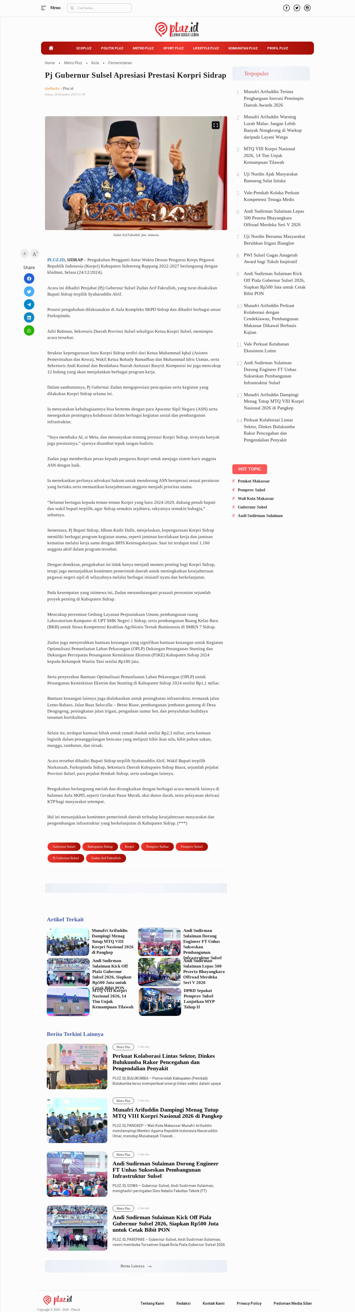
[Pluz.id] (178, 26)
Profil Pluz (277, 48)
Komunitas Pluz (243, 48)
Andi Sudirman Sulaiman (260, 515)
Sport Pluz (173, 48)
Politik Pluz (112, 48)
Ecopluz (84, 48)
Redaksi (183, 1303)
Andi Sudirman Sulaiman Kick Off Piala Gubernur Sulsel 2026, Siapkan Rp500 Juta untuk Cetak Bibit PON (111, 974)
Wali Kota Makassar (256, 498)
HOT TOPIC (250, 469)
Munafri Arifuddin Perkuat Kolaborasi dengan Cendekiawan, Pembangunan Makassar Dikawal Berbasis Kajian (271, 319)
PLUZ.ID (56, 259)
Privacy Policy (249, 1303)
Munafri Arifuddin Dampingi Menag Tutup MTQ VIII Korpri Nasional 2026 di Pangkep (113, 941)
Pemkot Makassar (254, 481)
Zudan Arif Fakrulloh (106, 858)
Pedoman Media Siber (293, 1303)
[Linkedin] (29, 317)
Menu (45, 8)
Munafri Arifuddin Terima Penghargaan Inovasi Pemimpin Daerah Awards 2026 (274, 98)
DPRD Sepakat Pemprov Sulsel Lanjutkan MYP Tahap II (199, 998)
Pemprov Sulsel (192, 846)
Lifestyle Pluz (206, 48)
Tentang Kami (152, 1303)
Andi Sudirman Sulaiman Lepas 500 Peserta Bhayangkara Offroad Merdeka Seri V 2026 (204, 971)
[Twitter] (296, 7)
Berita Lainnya (134, 1266)
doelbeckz (52, 88)
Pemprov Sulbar (157, 846)
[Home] (57, 1299)
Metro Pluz (143, 48)
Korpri (129, 846)
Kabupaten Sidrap (100, 846)
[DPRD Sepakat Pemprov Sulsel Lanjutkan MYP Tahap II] (160, 1002)
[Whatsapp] (29, 330)
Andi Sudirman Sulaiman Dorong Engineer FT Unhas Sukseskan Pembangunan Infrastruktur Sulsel (202, 944)
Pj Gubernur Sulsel (66, 858)
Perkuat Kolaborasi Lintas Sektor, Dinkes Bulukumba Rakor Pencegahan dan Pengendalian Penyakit (164, 1062)
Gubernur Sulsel (64, 846)
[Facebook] (285, 7)
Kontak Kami (214, 1303)
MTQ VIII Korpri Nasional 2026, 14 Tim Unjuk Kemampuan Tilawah (112, 998)
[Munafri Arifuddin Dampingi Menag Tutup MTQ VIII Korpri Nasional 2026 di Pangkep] (68, 942)
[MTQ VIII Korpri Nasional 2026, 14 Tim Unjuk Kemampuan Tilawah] (68, 1002)
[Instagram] (306, 7)
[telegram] (29, 304)
